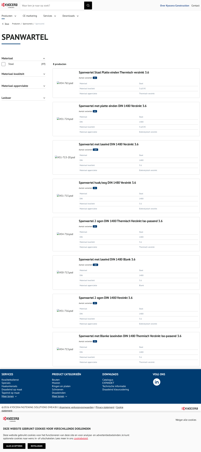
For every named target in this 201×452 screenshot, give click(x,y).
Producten (16, 23)
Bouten (56, 379)
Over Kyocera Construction (174, 5)
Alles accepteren (14, 446)
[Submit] (88, 5)
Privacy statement (105, 407)
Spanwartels (28, 23)
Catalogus (107, 379)
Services (7, 374)
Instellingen (36, 446)
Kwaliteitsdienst (10, 379)
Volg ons (159, 374)
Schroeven (57, 389)
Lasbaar (6, 98)
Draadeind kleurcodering (115, 389)
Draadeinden (59, 392)
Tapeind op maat (10, 392)
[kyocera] (9, 5)
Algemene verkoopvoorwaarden (76, 407)
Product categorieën (66, 374)
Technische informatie (114, 386)
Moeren (56, 382)
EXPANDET (108, 382)
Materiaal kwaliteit (13, 74)
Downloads (110, 374)
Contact (195, 5)
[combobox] (56, 5)
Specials (6, 382)
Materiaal (7, 58)
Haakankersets (9, 386)
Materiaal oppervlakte (15, 86)
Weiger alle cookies (186, 419)
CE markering (30, 15)
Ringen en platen (61, 386)
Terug (7, 23)
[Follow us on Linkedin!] (157, 385)
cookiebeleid (81, 438)
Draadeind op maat (12, 389)
